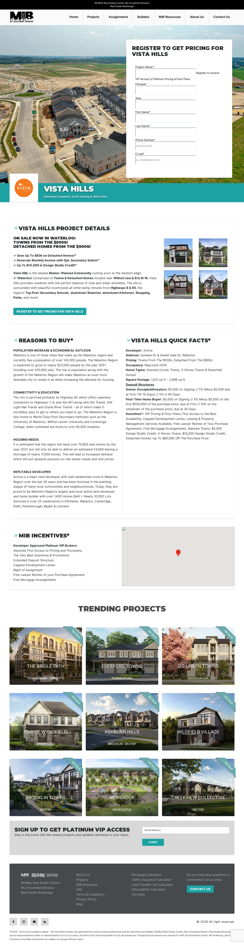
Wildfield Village (198, 732)
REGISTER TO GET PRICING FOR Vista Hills (50, 311)
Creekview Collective (198, 797)
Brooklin (115, 744)
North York (37, 678)
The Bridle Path (45, 666)
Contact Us (221, 17)
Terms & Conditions (90, 894)
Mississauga (198, 678)
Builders (143, 17)
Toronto (56, 678)
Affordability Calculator (148, 889)
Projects (93, 17)
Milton (198, 809)
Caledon (198, 744)
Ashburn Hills (122, 732)
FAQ (79, 889)
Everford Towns (121, 666)
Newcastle (122, 809)
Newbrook (122, 797)
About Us (197, 17)
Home (73, 17)
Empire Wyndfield (45, 732)
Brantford (46, 744)
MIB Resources (170, 17)
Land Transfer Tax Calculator (152, 885)
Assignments (118, 17)
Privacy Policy (86, 899)
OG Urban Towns (198, 666)
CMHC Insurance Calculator (152, 880)
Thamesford (122, 678)
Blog (79, 904)
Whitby (130, 744)
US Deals (138, 894)
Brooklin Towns (46, 797)
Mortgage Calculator (147, 875)
